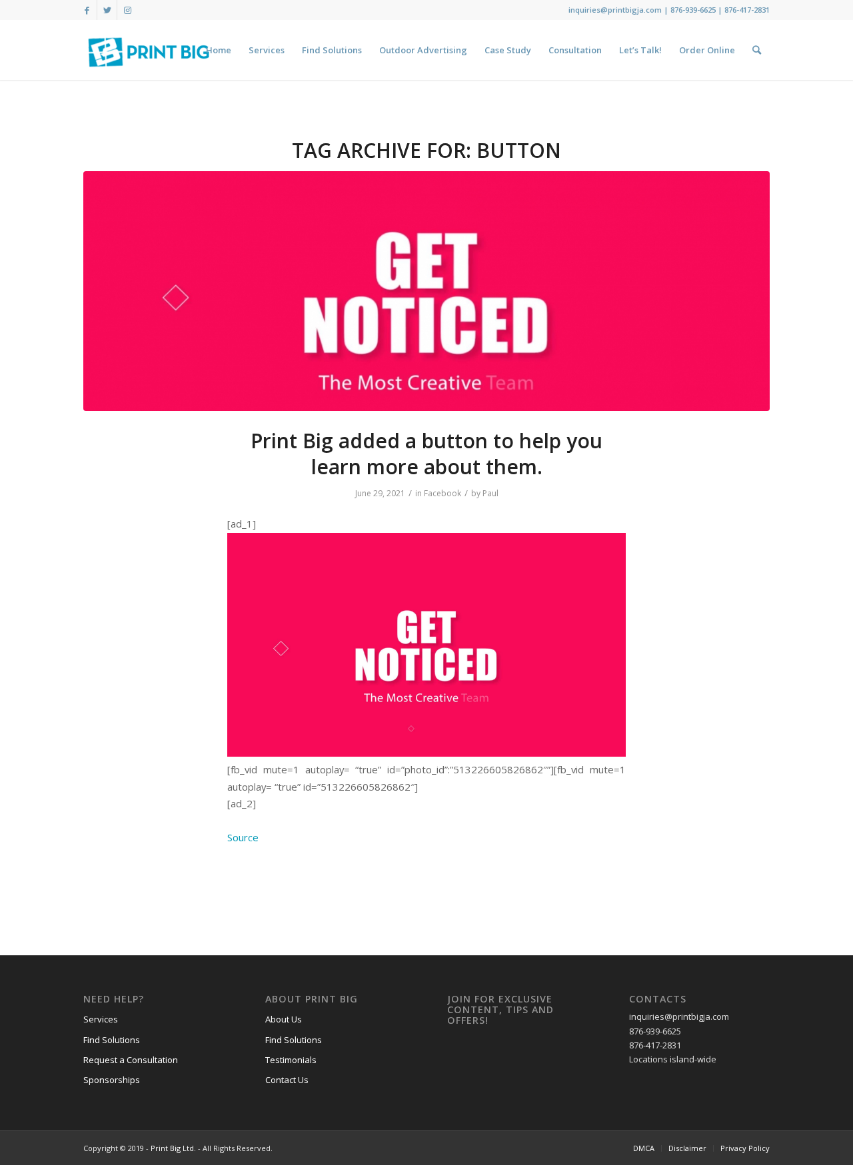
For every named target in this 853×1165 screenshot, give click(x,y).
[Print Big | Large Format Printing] (148, 50)
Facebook (442, 493)
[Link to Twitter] (107, 10)
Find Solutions (111, 1040)
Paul (490, 493)
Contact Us (287, 1080)
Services (100, 1019)
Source (243, 837)
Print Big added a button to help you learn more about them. (426, 453)
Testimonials (291, 1060)
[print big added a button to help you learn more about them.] (426, 291)
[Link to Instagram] (127, 10)
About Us (283, 1019)
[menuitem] (218, 50)
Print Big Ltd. (173, 1148)
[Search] (757, 50)
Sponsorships (111, 1080)
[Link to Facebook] (87, 10)
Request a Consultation (130, 1060)
